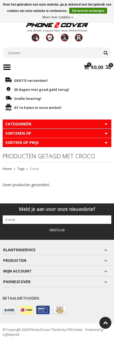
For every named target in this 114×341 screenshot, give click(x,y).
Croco (34, 169)
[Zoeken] (105, 53)
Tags (20, 169)
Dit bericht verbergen (88, 11)
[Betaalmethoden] (9, 310)
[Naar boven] (105, 323)
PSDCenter (75, 329)
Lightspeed (11, 334)
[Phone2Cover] (57, 31)
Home (7, 169)
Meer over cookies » (57, 17)
